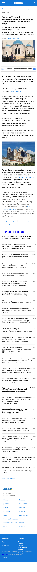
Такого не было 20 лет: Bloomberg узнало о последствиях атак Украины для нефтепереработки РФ (17, 360)
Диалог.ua (5, 554)
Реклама (21, 538)
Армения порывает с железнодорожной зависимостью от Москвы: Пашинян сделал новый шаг (17, 330)
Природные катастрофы (10, 221)
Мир (8, 12)
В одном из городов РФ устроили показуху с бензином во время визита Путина (17, 310)
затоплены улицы (26, 177)
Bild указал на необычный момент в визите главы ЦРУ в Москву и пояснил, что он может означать (16, 339)
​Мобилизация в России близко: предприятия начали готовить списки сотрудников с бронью (14, 283)
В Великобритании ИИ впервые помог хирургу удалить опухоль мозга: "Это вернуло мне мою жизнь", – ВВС (17, 439)
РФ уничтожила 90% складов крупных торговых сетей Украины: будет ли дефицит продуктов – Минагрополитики (17, 400)
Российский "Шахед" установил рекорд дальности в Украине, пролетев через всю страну (14, 420)
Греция (30, 221)
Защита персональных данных (23, 547)
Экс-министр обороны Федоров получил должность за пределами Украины (16, 256)
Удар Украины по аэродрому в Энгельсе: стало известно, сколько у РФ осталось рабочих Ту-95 (16, 246)
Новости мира (7, 224)
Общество (22, 221)
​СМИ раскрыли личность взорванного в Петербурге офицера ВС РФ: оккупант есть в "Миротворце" (16, 350)
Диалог (3, 12)
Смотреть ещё (8, 478)
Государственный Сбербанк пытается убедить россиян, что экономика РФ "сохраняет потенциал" (17, 459)
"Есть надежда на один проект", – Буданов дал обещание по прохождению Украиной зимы (15, 265)
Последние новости (13, 232)
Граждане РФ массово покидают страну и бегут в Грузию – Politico (15, 429)
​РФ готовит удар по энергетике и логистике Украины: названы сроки (16, 301)
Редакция (5, 542)
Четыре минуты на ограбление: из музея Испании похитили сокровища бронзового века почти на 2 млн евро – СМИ (17, 469)
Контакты (5, 546)
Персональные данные (23, 542)
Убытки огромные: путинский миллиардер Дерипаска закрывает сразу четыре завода (16, 449)
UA (34, 3)
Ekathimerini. (16, 91)
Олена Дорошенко (13, 39)
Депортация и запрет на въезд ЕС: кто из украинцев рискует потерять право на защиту (16, 380)
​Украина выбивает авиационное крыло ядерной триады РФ (15, 274)
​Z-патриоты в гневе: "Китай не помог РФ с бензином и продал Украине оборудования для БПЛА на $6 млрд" (17, 370)
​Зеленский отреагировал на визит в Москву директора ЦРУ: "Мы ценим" (16, 237)
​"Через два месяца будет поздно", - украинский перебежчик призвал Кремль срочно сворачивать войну (16, 320)
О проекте (5, 538)
